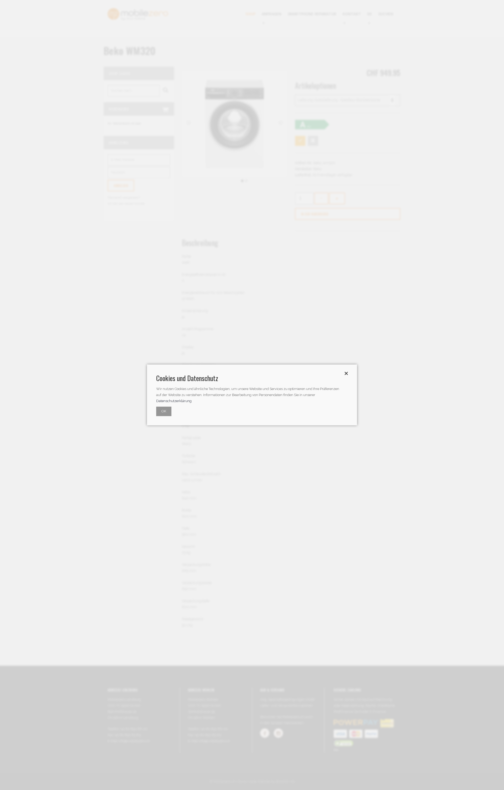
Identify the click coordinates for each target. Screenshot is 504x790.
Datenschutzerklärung (174, 401)
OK (163, 411)
